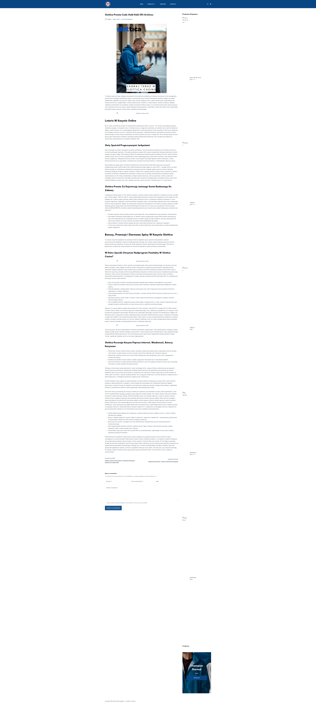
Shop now (197, 678)
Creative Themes (130, 701)
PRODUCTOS (151, 4)
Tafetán (192, 202)
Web (157, 481)
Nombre (109, 481)
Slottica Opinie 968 (126, 19)
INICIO (141, 4)
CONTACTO (173, 4)
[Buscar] (207, 4)
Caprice (192, 327)
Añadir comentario (112, 487)
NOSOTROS (163, 4)
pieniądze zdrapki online (127, 394)
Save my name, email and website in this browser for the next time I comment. (127, 502)
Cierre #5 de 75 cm (195, 77)
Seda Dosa (193, 577)
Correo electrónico (137, 481)
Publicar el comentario (113, 508)
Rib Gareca (193, 452)
